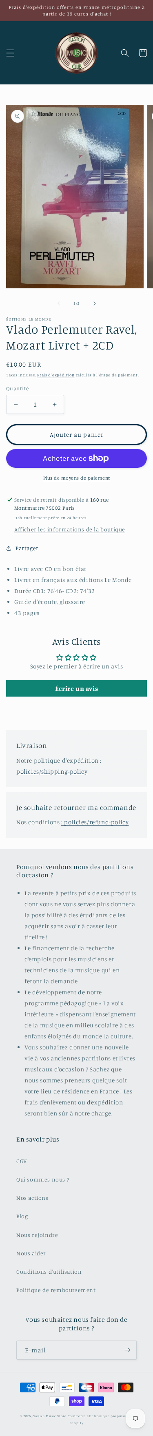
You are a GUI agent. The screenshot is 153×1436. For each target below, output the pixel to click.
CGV (21, 1160)
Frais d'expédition (56, 374)
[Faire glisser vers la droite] (95, 303)
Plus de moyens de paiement (76, 478)
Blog (22, 1216)
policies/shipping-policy (51, 771)
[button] (10, 53)
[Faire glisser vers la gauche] (59, 303)
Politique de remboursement (56, 1289)
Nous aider (31, 1253)
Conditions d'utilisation (49, 1271)
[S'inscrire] (127, 1350)
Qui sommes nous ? (42, 1179)
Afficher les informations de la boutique (69, 529)
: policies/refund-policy (95, 822)
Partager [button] (27, 547)
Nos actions (32, 1197)
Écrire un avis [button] (76, 688)
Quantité (17, 388)
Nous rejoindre (37, 1234)
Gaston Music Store (50, 1416)
